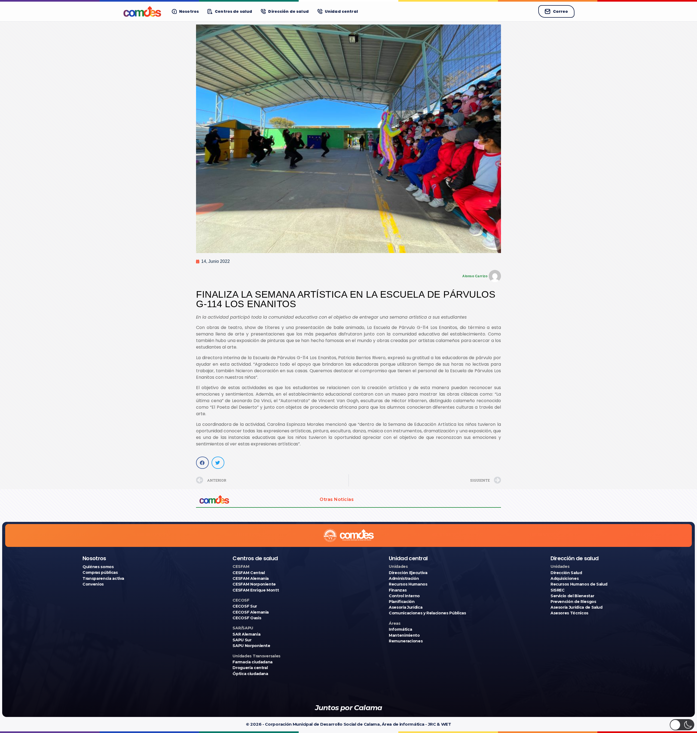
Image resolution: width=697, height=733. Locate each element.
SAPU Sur (242, 640)
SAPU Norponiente (251, 645)
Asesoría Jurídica (405, 607)
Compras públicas (100, 572)
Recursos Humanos (408, 584)
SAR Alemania (246, 634)
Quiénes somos (98, 567)
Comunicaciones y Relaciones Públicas (427, 613)
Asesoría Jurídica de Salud (577, 607)
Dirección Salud (566, 573)
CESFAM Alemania (251, 578)
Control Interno (404, 596)
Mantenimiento (404, 635)
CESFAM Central (249, 573)
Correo (560, 11)
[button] (202, 463)
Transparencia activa (103, 578)
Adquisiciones (565, 578)
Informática (400, 629)
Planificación (401, 601)
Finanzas (397, 590)
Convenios (93, 584)
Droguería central (250, 668)
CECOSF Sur (245, 606)
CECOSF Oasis (247, 618)
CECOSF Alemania (251, 612)
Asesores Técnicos (569, 613)
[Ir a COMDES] (142, 11)
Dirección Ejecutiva (408, 573)
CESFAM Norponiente (254, 584)
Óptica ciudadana (250, 674)
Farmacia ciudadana (253, 662)
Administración (404, 578)
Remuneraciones (406, 641)
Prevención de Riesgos (573, 601)
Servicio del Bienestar (572, 596)
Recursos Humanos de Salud (579, 584)
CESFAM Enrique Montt (256, 590)
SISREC (558, 590)
